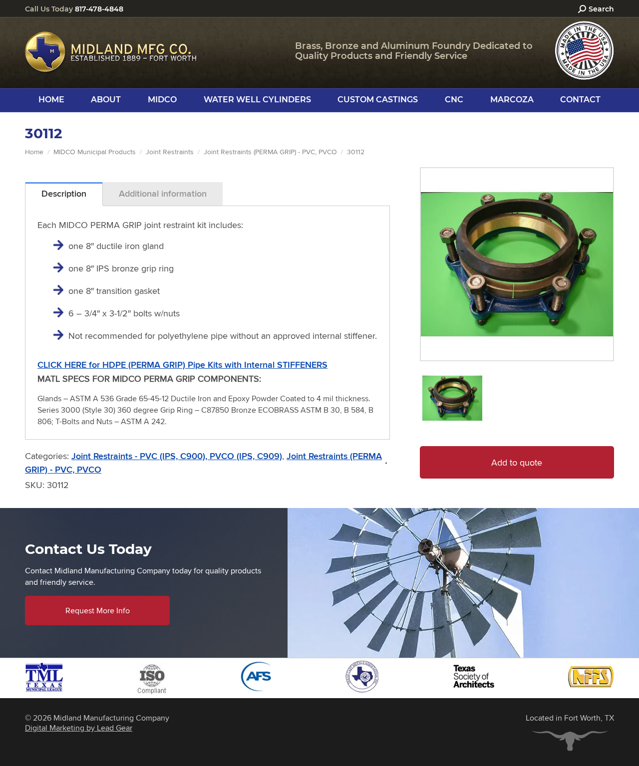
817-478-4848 (99, 8)
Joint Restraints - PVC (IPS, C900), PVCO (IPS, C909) (176, 456)
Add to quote (516, 462)
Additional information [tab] (163, 193)
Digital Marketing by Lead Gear (78, 728)
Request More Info (97, 610)
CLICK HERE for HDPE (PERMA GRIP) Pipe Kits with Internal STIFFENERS (182, 364)
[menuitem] (51, 99)
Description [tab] (63, 193)
